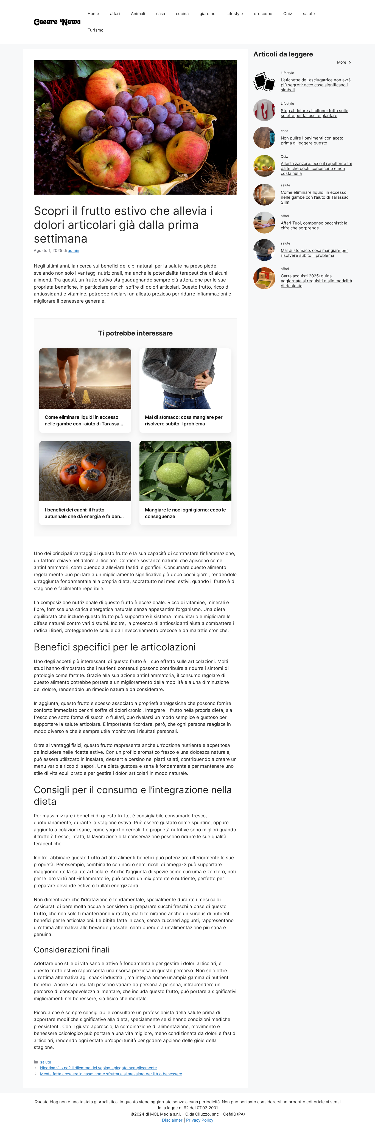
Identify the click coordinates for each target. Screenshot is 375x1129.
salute (309, 13)
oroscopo (263, 13)
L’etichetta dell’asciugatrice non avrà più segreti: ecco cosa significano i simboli (316, 84)
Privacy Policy (199, 1120)
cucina (182, 13)
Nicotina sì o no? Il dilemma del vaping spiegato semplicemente (98, 1067)
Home (93, 13)
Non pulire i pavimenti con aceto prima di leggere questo (312, 140)
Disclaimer (172, 1120)
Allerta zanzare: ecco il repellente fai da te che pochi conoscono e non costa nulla (316, 168)
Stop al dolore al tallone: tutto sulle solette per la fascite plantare (314, 113)
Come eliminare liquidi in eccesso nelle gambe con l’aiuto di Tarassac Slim (314, 197)
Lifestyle (234, 13)
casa (160, 13)
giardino (208, 13)
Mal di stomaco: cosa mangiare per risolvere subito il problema (314, 253)
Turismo (95, 30)
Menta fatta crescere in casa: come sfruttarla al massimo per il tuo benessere (111, 1073)
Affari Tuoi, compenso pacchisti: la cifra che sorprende (314, 225)
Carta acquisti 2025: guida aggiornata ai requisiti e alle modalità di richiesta (316, 280)
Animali (138, 13)
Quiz (287, 13)
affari (115, 13)
